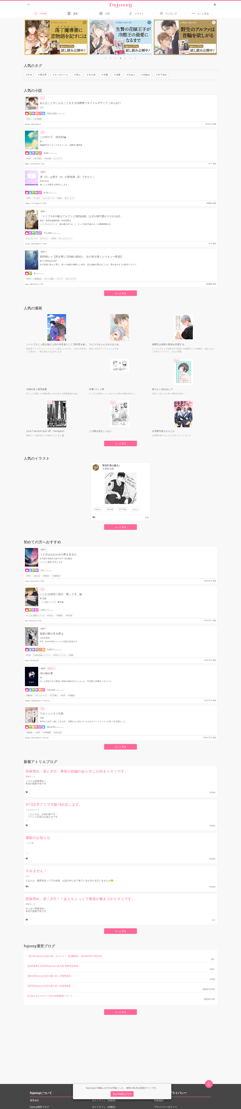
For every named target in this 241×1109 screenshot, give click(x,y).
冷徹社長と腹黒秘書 (36, 389)
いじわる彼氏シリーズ (36, 615)
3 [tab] (115, 58)
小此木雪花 (45, 637)
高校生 (46, 576)
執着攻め (38, 279)
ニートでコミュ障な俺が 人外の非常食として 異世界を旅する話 (56, 344)
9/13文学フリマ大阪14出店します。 (54, 804)
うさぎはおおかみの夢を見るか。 (59, 554)
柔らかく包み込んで (162, 389)
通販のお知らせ (38, 837)
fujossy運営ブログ (39, 1106)
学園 (105, 74)
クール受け (50, 279)
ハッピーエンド (66, 238)
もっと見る (120, 293)
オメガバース (61, 74)
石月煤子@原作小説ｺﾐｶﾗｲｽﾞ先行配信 (56, 558)
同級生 (146, 74)
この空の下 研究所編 (53, 137)
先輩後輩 (47, 732)
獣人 (78, 74)
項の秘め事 (46, 673)
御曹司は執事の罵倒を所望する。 (169, 344)
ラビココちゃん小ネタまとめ (104, 344)
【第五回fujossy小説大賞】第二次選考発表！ (49, 975)
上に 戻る (209, 1084)
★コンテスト (69, 198)
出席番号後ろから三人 (163, 431)
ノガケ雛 (29, 842)
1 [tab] (105, 58)
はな (42, 107)
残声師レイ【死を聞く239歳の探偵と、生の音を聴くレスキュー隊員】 (81, 256)
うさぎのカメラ (32, 809)
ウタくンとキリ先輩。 (53, 713)
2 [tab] (110, 58)
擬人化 (37, 576)
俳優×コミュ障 (96, 389)
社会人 (131, 74)
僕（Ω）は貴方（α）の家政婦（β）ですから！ (67, 177)
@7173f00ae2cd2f (48, 261)
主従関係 (38, 119)
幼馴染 (72, 695)
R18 (30, 74)
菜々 (42, 141)
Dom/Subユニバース (42, 655)
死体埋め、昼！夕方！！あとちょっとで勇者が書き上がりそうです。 (80, 898)
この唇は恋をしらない (100, 431)
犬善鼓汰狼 (108, 469)
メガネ (37, 198)
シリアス (58, 158)
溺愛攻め (57, 576)
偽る (60, 198)
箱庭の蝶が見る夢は (51, 633)
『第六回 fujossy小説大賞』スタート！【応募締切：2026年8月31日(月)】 (64, 956)
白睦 (42, 717)
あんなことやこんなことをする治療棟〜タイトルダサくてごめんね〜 (80, 103)
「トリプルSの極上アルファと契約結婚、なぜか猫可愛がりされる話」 (81, 216)
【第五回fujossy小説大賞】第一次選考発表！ (49, 985)
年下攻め (162, 74)
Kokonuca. (44, 181)
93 (41, 677)
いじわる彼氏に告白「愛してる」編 (61, 594)
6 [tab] (130, 58)
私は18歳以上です (122, 1093)
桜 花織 (43, 598)
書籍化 (30, 695)
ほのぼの (58, 732)
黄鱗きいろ (30, 776)
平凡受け (54, 695)
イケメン (45, 238)
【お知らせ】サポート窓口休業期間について (49, 995)
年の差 (92, 74)
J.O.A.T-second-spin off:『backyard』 (46, 431)
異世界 (43, 74)
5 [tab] (125, 58)
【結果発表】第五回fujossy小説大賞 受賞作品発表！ (53, 965)
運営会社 (34, 1100)
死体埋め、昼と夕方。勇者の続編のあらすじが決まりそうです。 (77, 771)
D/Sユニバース (60, 655)
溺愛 (118, 74)
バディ (61, 279)
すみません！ (36, 870)
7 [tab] (135, 58)
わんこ (136, 509)
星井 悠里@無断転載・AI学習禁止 (55, 220)
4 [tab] (120, 58)
